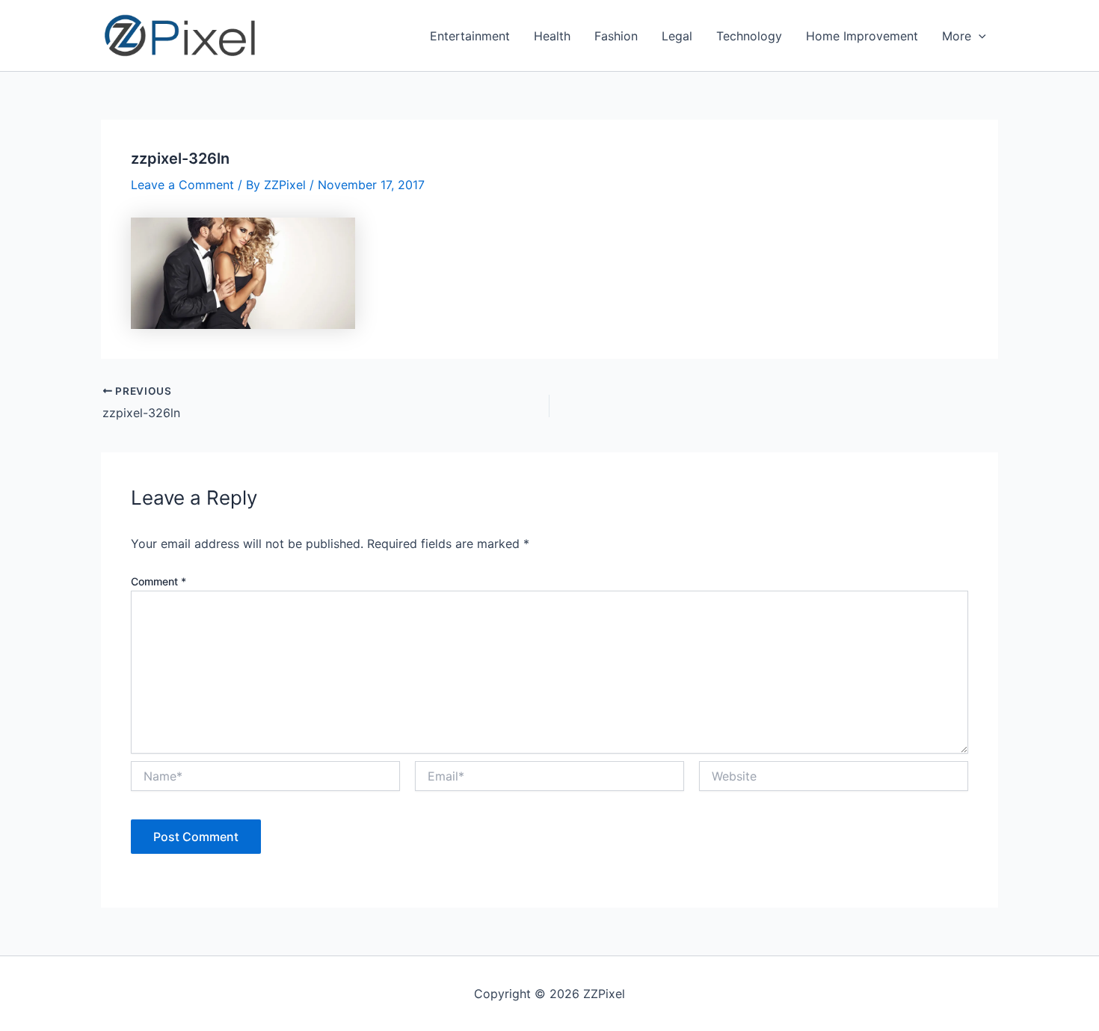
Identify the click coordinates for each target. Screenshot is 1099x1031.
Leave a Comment (182, 184)
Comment (158, 581)
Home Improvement (862, 35)
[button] (978, 36)
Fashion (616, 35)
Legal (677, 35)
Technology (749, 35)
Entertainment (470, 35)
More (956, 35)
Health (552, 35)
